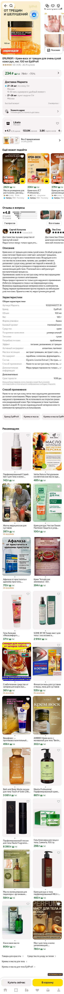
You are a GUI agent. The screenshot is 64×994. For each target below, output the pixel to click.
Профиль (58, 990)
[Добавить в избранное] (53, 6)
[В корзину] (22, 181)
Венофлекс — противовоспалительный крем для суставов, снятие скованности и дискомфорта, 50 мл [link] (15, 739)
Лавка (26, 990)
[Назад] (5, 6)
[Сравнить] (47, 6)
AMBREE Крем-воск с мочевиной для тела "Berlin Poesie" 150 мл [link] (46, 739)
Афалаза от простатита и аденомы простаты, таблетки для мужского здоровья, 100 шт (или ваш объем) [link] (15, 580)
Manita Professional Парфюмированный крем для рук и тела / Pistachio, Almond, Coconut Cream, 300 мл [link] (47, 790)
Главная (5, 990)
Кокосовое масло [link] (11, 943)
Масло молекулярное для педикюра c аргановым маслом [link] (15, 893)
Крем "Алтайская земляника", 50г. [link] (42, 580)
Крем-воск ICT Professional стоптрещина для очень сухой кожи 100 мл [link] (37, 191)
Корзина (48, 990)
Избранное (37, 990)
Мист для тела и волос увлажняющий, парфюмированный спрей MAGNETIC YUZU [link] (46, 944)
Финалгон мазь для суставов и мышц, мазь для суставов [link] (47, 685)
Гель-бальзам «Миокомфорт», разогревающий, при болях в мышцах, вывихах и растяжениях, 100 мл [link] (16, 634)
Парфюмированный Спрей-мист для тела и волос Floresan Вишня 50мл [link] (16, 475)
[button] (12, 50)
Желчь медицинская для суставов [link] (14, 526)
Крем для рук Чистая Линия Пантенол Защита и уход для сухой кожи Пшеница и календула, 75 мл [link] (47, 526)
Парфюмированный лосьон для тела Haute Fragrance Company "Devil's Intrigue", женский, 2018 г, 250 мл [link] (16, 841)
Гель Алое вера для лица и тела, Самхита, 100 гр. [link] (46, 841)
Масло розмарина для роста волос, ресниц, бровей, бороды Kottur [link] (13, 191)
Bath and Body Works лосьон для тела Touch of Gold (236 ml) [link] (16, 790)
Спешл (16, 990)
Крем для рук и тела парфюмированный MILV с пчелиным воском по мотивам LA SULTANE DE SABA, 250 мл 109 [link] (46, 893)
